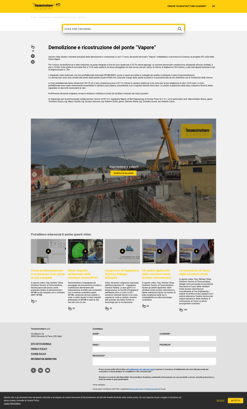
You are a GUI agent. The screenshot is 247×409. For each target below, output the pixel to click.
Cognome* (165, 334)
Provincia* (165, 345)
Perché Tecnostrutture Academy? (186, 6)
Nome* (96, 334)
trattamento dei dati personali (142, 369)
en (213, 6)
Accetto (235, 400)
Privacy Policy (39, 349)
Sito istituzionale (41, 344)
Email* (96, 345)
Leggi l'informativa (12, 403)
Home (33, 17)
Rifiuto (220, 400)
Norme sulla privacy (136, 389)
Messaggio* (99, 355)
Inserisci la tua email (123, 173)
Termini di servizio (152, 389)
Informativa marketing (44, 359)
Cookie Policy (38, 354)
